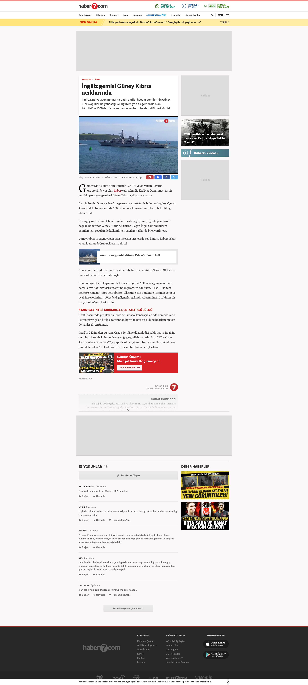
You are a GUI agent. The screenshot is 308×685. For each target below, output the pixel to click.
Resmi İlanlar (193, 15)
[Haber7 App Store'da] (216, 644)
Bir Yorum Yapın (130, 475)
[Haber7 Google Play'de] (216, 655)
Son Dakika (85, 15)
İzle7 (176, 678)
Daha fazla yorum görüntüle (127, 608)
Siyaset (114, 15)
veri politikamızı (187, 681)
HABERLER (86, 80)
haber (117, 190)
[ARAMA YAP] (212, 15)
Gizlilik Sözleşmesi (146, 645)
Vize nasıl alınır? (174, 657)
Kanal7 (99, 678)
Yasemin (204, 678)
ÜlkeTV (153, 678)
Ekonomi (137, 15)
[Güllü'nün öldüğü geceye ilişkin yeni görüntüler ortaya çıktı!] (205, 485)
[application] (128, 145)
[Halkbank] (156, 15)
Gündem (101, 15)
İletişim (141, 662)
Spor (125, 15)
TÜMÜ (223, 22)
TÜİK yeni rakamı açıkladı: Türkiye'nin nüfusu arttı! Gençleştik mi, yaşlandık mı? (155, 22)
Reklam (141, 657)
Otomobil (176, 15)
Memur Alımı (172, 645)
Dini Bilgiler (172, 649)
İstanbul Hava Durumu (177, 662)
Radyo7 (118, 678)
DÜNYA (97, 80)
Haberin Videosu (206, 153)
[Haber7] (93, 6)
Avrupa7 (136, 678)
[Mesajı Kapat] (228, 682)
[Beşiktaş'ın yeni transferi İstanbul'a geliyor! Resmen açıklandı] (205, 515)
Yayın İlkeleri (143, 649)
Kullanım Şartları (145, 641)
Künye (140, 653)
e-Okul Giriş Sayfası (176, 641)
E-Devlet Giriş (173, 653)
